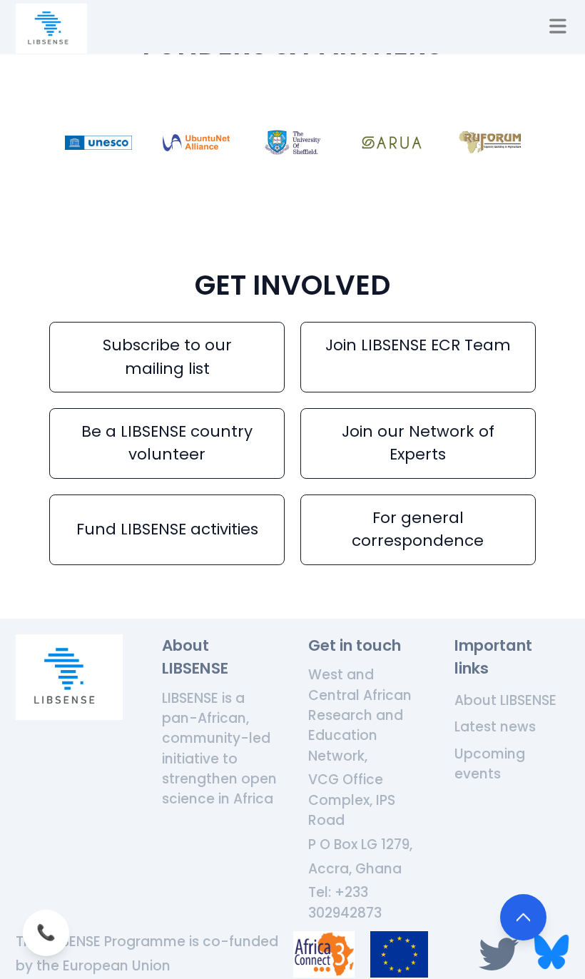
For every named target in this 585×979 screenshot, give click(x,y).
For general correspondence (418, 529)
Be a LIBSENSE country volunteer (167, 442)
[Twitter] (502, 954)
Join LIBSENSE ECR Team (418, 345)
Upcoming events (489, 763)
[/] (51, 29)
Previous (38, 146)
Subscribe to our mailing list (167, 356)
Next (546, 146)
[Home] (69, 677)
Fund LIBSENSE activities (167, 529)
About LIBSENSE (505, 700)
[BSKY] (551, 954)
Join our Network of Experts (418, 442)
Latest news (495, 726)
